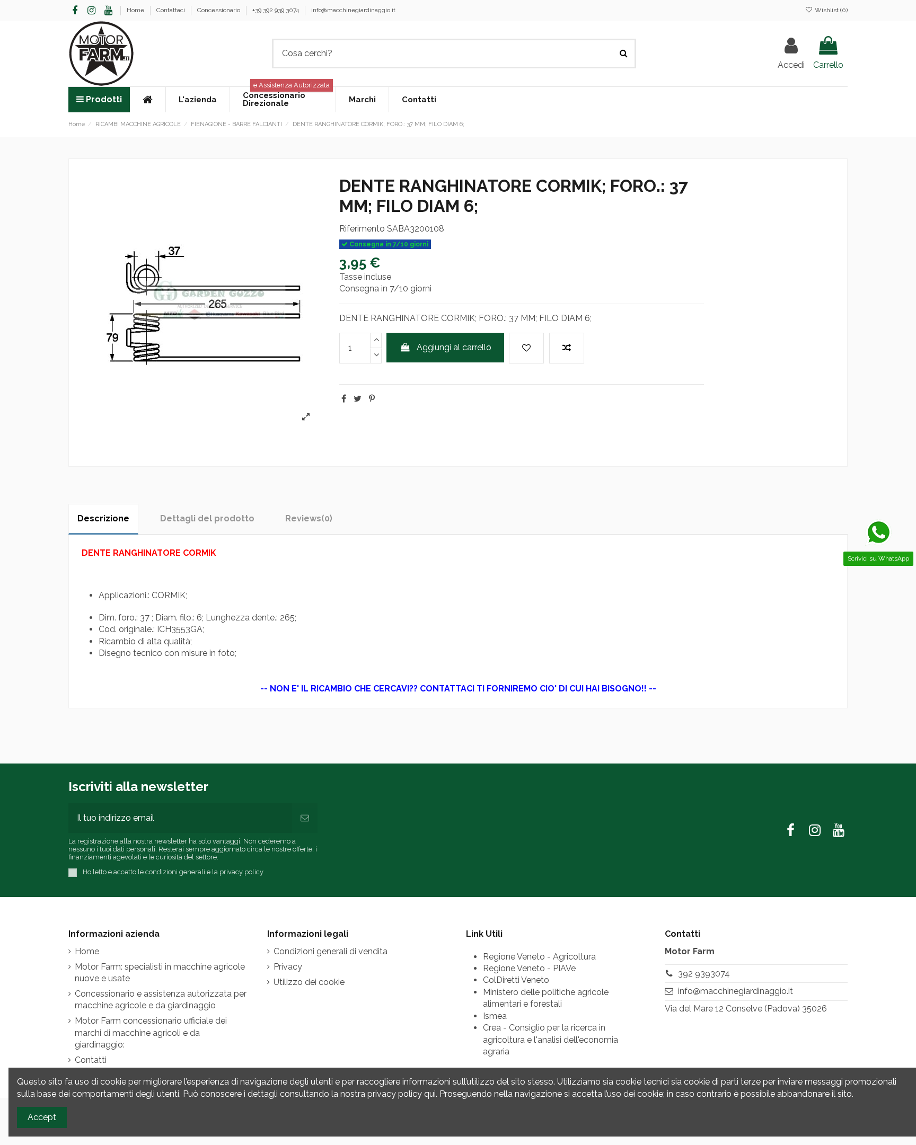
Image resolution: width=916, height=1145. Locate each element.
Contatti (91, 1060)
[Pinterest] (372, 399)
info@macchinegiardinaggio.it (353, 10)
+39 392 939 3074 (276, 10)
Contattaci (171, 10)
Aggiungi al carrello (454, 347)
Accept (42, 1117)
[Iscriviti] (305, 818)
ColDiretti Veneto (516, 980)
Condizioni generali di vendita (330, 951)
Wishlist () (830, 10)
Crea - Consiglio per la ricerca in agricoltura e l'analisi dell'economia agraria (550, 1040)
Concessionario (219, 10)
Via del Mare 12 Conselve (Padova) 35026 (746, 1009)
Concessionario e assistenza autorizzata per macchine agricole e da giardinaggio (160, 999)
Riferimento (362, 229)
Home (136, 10)
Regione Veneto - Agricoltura (539, 957)
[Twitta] (358, 399)
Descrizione (103, 518)
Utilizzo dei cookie (309, 982)
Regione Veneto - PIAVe (529, 968)
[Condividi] (343, 399)
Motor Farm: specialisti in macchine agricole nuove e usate (160, 972)
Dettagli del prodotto (207, 518)
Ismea (495, 1016)
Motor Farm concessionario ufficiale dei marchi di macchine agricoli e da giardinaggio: (151, 1033)
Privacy (288, 967)
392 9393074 (704, 974)
